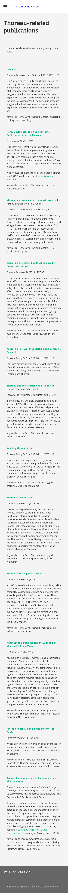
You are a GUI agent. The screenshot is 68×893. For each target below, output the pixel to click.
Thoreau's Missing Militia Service (25, 573)
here (9, 51)
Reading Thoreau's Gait (20, 448)
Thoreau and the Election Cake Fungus (29, 385)
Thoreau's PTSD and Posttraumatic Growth (31, 200)
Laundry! (11, 69)
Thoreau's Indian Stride (20, 497)
